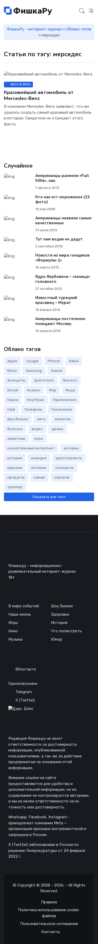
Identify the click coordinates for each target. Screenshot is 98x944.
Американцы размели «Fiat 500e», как (62, 178)
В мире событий (23, 606)
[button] (91, 11)
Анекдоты (16, 380)
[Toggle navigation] (72, 11)
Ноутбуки (35, 400)
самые (39, 477)
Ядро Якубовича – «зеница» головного (62, 279)
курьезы (14, 468)
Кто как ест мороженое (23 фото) (62, 199)
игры (38, 439)
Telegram (23, 692)
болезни (15, 429)
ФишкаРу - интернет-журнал (34, 29)
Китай (12, 390)
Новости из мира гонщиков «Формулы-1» (62, 258)
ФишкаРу (32, 11)
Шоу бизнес (17, 419)
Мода (70, 390)
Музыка (15, 639)
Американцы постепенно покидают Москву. (60, 321)
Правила (49, 902)
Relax (12, 371)
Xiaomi (56, 371)
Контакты (50, 931)
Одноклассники (22, 683)
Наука (12, 400)
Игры (13, 622)
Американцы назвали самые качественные (63, 220)
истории (71, 448)
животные (16, 439)
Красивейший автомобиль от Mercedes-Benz (39, 95)
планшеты (64, 468)
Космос (33, 390)
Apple (12, 361)
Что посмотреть (66, 631)
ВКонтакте (25, 669)
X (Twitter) (25, 700)
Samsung (34, 371)
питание (39, 468)
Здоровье (60, 614)
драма (58, 429)
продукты (16, 477)
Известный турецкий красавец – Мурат (56, 300)
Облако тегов (78, 29)
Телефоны (33, 409)
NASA (74, 361)
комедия (39, 458)
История (59, 622)
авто (41, 419)
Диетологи (44, 380)
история (14, 458)
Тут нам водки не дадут (59, 239)
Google (32, 361)
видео (37, 429)
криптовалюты (69, 458)
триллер (15, 487)
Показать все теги (49, 497)
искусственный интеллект (31, 448)
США (11, 409)
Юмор (56, 639)
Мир (52, 390)
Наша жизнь (19, 614)
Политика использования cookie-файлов (49, 913)
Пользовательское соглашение (49, 923)
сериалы (62, 477)
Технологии (61, 409)
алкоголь (63, 419)
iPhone (54, 361)
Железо (70, 380)
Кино (13, 631)
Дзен (28, 708)
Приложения (64, 400)
